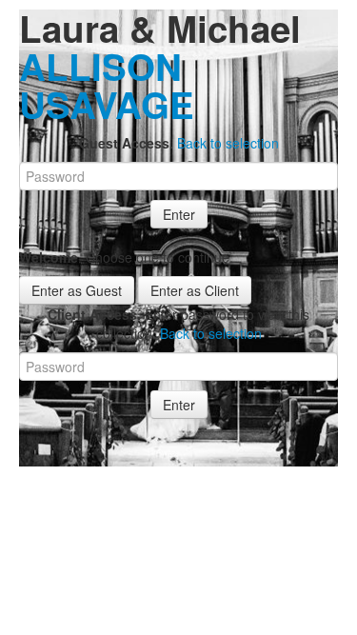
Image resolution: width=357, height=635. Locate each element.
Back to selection (228, 142)
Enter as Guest (76, 290)
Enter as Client (194, 290)
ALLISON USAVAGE (106, 85)
